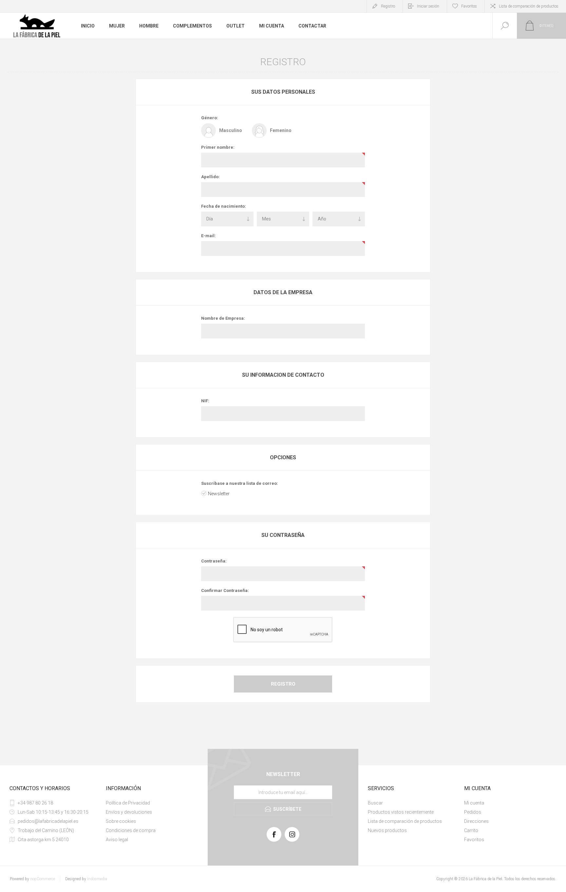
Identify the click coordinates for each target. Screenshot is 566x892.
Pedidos (472, 812)
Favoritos (474, 839)
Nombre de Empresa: (223, 318)
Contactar (312, 25)
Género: (209, 117)
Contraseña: (214, 561)
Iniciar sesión (428, 6)
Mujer (117, 25)
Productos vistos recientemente (401, 812)
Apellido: (210, 176)
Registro (388, 6)
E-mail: (208, 235)
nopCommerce (42, 879)
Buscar (375, 803)
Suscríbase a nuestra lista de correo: (239, 483)
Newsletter (219, 493)
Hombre (149, 25)
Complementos (192, 25)
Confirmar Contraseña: (225, 590)
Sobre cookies (121, 821)
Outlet (235, 25)
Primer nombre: (218, 147)
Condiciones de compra (131, 830)
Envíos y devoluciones (129, 812)
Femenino (281, 130)
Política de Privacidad (128, 803)
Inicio (88, 25)
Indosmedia (97, 879)
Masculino (230, 130)
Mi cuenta (271, 25)
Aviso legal (117, 839)
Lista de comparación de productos (528, 6)
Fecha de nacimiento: (223, 206)
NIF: (205, 400)
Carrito (471, 830)
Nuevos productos (387, 830)
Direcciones (476, 821)
